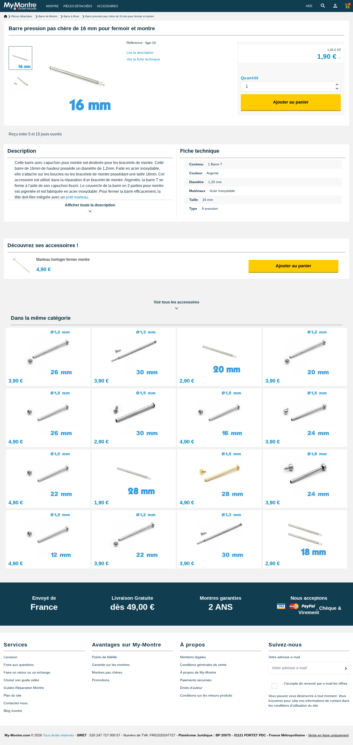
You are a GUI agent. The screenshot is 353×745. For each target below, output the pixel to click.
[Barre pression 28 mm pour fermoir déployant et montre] (134, 473)
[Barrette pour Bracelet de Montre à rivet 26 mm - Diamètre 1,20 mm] (48, 351)
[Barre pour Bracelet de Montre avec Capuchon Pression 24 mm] (305, 412)
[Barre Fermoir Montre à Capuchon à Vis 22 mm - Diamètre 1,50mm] (48, 473)
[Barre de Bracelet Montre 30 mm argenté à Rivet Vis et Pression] (134, 351)
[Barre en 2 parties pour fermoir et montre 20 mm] (219, 351)
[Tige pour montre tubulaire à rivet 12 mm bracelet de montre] (48, 534)
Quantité (250, 78)
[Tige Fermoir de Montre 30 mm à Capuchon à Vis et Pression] (219, 534)
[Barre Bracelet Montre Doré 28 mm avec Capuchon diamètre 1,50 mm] (219, 473)
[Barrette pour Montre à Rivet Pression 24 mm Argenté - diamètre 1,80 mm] (305, 473)
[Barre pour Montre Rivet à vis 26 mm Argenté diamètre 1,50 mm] (48, 412)
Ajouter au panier (291, 102)
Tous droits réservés (58, 735)
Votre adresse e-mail (284, 657)
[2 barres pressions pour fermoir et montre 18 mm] (305, 534)
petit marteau (77, 197)
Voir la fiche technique (143, 59)
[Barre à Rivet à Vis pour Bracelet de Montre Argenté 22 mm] (134, 534)
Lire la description (140, 52)
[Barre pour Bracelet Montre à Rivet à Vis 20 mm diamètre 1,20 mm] (305, 351)
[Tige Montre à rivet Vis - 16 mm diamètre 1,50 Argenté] (219, 412)
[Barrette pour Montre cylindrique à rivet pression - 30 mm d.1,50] (134, 412)
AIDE (309, 6)
